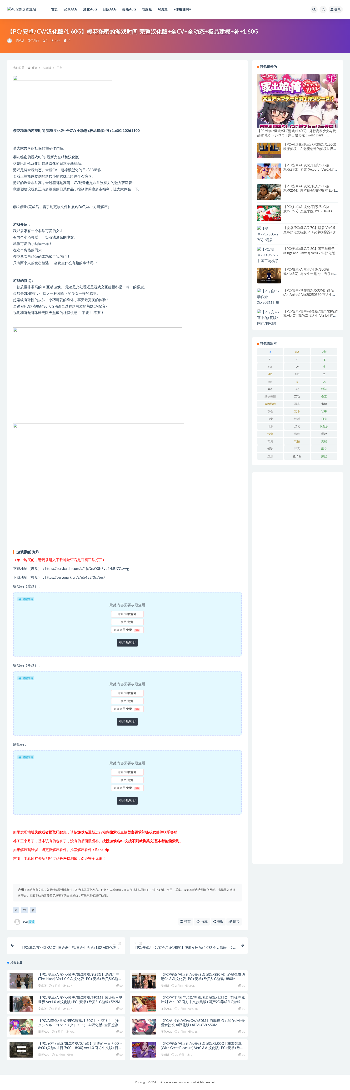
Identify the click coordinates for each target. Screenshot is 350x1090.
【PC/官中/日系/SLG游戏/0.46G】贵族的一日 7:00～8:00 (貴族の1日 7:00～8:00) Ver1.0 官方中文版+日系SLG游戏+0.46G (80, 1048)
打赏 (187, 921)
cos (270, 366)
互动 (297, 396)
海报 (219, 921)
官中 (324, 411)
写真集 (163, 9)
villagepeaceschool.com (175, 1082)
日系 (270, 426)
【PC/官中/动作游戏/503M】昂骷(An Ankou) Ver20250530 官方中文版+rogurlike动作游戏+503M (309, 295)
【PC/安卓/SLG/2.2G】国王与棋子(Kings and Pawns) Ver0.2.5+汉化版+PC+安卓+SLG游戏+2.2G (309, 253)
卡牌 (324, 404)
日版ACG (109, 9)
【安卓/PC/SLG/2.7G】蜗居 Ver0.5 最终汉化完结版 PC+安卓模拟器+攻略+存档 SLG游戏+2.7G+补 (309, 232)
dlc (270, 374)
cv (24, 910)
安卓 (297, 411)
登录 (337, 9)
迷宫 (297, 448)
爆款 (324, 434)
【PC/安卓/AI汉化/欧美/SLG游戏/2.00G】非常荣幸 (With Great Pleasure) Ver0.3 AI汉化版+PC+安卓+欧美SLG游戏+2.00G (202, 1048)
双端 (270, 411)
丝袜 (324, 389)
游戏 (297, 434)
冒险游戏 (270, 404)
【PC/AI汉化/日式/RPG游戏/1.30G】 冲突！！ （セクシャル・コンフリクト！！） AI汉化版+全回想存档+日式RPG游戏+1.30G (80, 1025)
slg (297, 389)
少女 (270, 419)
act (297, 351)
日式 (324, 419)
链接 (236, 921)
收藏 (204, 921)
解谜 (270, 448)
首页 (54, 9)
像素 (324, 396)
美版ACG (129, 9)
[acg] (10, 40)
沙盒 (270, 434)
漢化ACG (90, 9)
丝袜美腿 (270, 396)
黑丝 (324, 456)
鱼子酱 (297, 456)
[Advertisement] (297, 668)
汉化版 (324, 426)
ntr (270, 381)
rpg (270, 389)
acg (28, 921)
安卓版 (20, 40)
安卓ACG (70, 9)
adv (324, 351)
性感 (297, 419)
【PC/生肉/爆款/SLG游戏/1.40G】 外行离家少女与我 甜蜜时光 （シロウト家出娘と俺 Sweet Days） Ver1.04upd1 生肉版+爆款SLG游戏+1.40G (296, 135)
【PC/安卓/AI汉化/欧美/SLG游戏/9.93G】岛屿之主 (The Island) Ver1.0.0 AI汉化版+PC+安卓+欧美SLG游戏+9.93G (80, 979)
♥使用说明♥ (182, 9)
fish (297, 374)
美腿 (324, 441)
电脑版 (147, 9)
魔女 (324, 448)
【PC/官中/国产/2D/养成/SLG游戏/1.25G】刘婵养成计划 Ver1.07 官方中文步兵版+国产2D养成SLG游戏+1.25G (203, 1002)
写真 (297, 404)
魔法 (270, 456)
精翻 (297, 441)
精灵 (270, 441)
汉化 (297, 426)
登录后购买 (127, 642)
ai (270, 359)
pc (324, 381)
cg (324, 359)
